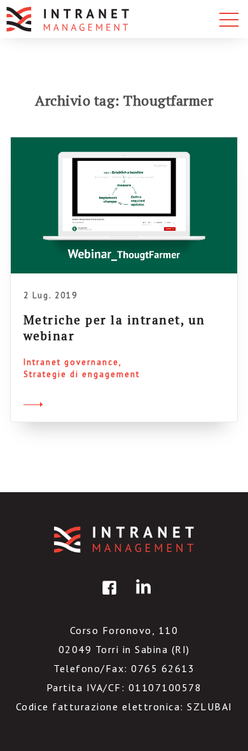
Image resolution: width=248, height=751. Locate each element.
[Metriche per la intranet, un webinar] (124, 205)
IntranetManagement (124, 539)
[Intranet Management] (68, 19)
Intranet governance (71, 362)
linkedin (141, 596)
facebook (107, 596)
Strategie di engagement (82, 374)
